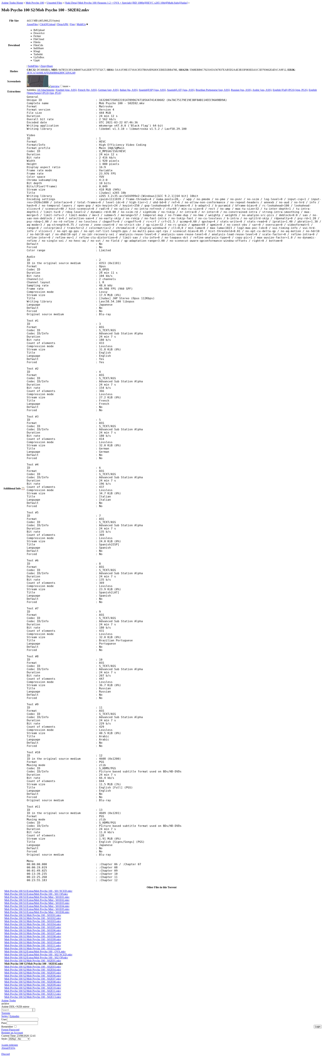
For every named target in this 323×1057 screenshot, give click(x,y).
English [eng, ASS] (66, 90)
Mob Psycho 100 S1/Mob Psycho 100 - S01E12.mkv (32, 948)
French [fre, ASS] (87, 90)
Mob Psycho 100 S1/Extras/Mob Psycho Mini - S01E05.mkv (36, 909)
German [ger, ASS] (108, 90)
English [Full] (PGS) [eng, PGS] (290, 90)
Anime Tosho (8, 1000)
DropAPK (62, 24)
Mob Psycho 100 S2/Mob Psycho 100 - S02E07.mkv (32, 978)
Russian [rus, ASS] (241, 90)
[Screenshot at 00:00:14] (37, 86)
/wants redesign (9, 1045)
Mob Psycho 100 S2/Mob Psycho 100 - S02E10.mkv (32, 987)
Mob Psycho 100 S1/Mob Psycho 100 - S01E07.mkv (32, 933)
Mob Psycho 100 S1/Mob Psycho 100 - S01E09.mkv (32, 939)
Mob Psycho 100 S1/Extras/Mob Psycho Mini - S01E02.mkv (36, 900)
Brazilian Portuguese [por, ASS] (213, 90)
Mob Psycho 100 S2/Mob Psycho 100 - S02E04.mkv (32, 969)
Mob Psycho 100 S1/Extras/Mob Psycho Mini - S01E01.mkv (36, 897)
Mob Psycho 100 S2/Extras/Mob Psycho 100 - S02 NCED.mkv (38, 954)
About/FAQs (8, 1048)
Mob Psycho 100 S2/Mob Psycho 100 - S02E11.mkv (32, 991)
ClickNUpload (47, 24)
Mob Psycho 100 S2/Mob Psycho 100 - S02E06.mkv (32, 975)
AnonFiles (32, 24)
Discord (5, 1054)
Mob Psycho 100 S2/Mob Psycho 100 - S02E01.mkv (32, 960)
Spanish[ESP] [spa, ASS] (152, 90)
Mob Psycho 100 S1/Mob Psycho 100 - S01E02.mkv (32, 918)
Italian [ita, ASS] (128, 90)
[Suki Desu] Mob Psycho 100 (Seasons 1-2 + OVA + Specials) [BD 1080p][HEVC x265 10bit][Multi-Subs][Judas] (126, 2)
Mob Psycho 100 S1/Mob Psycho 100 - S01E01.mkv (32, 915)
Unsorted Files (54, 2)
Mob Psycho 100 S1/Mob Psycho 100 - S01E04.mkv (32, 924)
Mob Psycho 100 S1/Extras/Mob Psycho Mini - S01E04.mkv (36, 906)
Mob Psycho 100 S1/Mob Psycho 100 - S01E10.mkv (32, 942)
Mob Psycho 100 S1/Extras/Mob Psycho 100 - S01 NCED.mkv (38, 891)
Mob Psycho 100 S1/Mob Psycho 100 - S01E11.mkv (32, 945)
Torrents (5, 1013)
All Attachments (45, 90)
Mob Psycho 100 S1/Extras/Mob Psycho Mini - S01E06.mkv (36, 912)
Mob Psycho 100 (35, 2)
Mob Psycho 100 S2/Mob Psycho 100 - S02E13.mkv (32, 997)
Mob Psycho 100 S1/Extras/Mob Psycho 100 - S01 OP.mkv (36, 894)
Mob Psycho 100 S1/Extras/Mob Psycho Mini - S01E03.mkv (36, 903)
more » (66, 86)
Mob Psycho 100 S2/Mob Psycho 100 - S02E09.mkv (32, 984)
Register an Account (12, 1032)
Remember (7, 1026)
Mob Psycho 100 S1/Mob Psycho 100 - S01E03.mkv (32, 921)
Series (4, 1016)
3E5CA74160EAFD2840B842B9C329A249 (51, 72)
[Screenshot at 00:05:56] (54, 86)
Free (72, 24)
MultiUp (81, 24)
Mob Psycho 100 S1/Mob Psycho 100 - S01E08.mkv (32, 936)
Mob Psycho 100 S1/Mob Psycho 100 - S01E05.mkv (32, 927)
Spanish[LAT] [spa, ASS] (180, 90)
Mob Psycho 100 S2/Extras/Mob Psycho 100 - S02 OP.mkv (36, 957)
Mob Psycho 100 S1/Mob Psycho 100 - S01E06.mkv (32, 930)
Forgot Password (10, 1029)
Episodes (14, 1016)
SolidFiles (33, 66)
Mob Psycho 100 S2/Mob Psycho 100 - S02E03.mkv (32, 966)
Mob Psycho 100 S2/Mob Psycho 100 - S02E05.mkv (32, 972)
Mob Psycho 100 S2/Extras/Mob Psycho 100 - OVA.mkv (35, 951)
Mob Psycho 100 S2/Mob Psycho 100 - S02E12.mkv (32, 994)
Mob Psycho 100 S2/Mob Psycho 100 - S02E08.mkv (32, 981)
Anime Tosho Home (12, 2)
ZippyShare (46, 66)
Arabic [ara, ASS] (261, 90)
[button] (61, 86)
